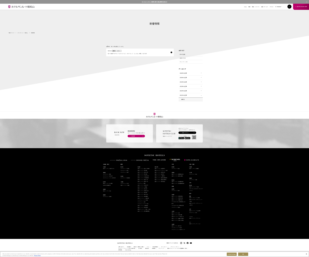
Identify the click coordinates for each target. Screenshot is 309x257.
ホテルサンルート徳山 (193, 174)
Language (279, 6)
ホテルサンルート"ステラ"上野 (143, 203)
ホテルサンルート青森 (107, 174)
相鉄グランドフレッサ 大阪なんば (178, 216)
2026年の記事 (183, 73)
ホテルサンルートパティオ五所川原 (109, 177)
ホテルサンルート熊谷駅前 (125, 177)
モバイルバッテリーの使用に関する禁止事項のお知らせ (154, 2)
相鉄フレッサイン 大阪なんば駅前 (178, 220)
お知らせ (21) (183, 58)
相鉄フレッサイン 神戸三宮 (176, 225)
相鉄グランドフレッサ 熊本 (194, 186)
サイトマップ (161, 248)
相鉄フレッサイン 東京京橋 (142, 174)
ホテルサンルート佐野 (124, 172)
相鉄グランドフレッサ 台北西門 (194, 210)
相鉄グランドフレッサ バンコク (194, 223)
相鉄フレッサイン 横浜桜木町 (160, 172)
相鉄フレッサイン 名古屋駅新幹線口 (178, 183)
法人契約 (140, 248)
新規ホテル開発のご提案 (138, 246)
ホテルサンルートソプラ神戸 (177, 227)
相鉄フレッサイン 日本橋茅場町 (143, 177)
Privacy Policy (37, 255)
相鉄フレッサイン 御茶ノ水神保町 (144, 168)
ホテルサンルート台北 (193, 212)
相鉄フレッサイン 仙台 (107, 190)
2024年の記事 (183, 82)
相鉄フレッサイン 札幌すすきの (108, 168)
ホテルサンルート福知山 (176, 207)
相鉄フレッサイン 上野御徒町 (143, 205)
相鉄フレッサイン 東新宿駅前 (143, 196)
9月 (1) (183, 99)
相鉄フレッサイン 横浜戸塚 (159, 174)
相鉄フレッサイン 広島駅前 (194, 168)
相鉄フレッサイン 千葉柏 (125, 185)
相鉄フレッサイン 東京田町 (142, 192)
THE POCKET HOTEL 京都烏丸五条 (178, 205)
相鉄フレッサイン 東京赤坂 (142, 188)
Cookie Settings (232, 254)
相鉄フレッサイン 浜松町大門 (143, 185)
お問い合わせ (121, 246)
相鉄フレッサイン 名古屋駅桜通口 (178, 181)
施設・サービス (264, 6)
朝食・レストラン (256, 6)
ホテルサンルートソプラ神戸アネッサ (178, 229)
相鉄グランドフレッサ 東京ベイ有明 (144, 209)
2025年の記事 (183, 77)
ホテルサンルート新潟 (175, 168)
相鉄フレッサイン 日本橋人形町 (143, 176)
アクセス (271, 6)
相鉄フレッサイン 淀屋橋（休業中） (178, 218)
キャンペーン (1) (183, 62)
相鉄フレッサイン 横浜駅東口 (160, 168)
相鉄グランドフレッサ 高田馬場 (143, 198)
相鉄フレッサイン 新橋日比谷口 (143, 190)
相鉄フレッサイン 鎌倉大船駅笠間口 (161, 177)
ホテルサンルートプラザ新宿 (143, 200)
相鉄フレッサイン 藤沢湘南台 (160, 181)
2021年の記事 (183, 95)
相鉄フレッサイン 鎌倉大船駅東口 (161, 179)
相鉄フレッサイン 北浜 (176, 213)
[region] (154, 254)
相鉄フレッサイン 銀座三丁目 (143, 179)
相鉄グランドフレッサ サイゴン (194, 218)
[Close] (306, 254)
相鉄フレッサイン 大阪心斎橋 (177, 214)
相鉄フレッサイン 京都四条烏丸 (177, 196)
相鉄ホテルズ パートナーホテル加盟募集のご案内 (177, 248)
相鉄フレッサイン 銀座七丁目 (143, 181)
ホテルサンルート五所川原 (107, 176)
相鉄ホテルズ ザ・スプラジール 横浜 (161, 170)
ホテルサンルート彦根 (175, 190)
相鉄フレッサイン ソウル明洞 (194, 197)
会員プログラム (185, 132)
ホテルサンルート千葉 (124, 183)
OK (243, 254)
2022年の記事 (183, 90)
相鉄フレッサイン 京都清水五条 (177, 198)
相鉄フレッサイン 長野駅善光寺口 (178, 174)
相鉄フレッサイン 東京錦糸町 (143, 207)
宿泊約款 (147, 248)
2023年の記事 (183, 86)
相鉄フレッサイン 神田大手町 (143, 172)
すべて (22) (182, 54)
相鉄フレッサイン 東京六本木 (143, 194)
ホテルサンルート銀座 (141, 183)
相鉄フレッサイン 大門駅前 (142, 187)
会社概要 (128, 246)
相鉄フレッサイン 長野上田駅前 (177, 176)
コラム (148, 246)
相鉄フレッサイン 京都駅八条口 (177, 199)
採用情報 (120, 249)
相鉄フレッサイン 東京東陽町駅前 (144, 211)
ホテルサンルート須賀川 (107, 196)
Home (245, 6)
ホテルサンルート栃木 (124, 170)
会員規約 (153, 248)
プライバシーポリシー (175, 246)
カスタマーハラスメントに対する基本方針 (126, 248)
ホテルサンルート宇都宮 (125, 168)
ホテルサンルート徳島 (193, 179)
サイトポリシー (164, 246)
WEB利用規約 (155, 246)
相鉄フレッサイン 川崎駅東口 (160, 176)
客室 (249, 6)
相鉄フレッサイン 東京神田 (142, 170)
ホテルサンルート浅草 (141, 201)
